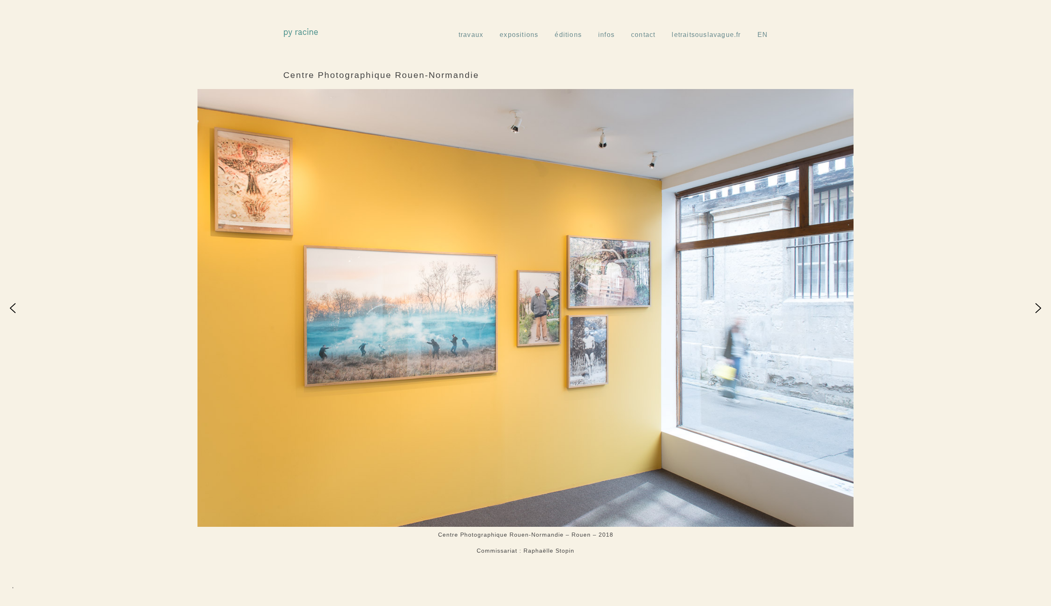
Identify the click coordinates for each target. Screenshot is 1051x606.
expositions (519, 34)
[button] (12, 308)
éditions (568, 34)
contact (643, 34)
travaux (471, 34)
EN (762, 34)
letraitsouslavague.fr (706, 34)
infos (606, 34)
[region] (525, 308)
